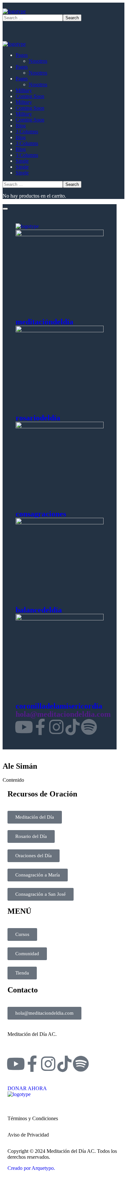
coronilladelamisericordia (59, 706)
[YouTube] (24, 727)
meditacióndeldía (44, 322)
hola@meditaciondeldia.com (63, 714)
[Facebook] (40, 727)
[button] (63, 1085)
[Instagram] (56, 727)
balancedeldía (39, 610)
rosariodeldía (38, 418)
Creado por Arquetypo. (31, 1168)
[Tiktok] (72, 727)
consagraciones (41, 514)
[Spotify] (89, 727)
